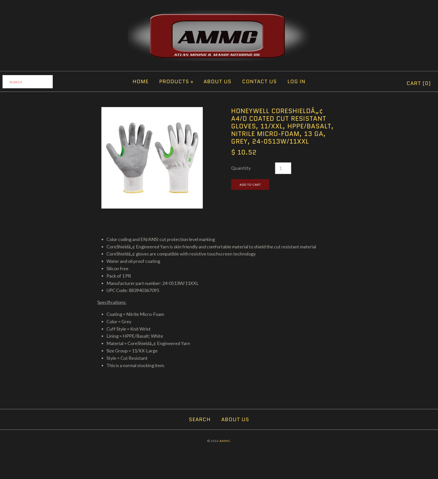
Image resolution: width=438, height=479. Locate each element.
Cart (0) (419, 83)
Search (200, 419)
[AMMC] (219, 13)
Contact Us (259, 81)
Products (176, 81)
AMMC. (225, 441)
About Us (217, 81)
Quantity (241, 168)
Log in (296, 81)
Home (141, 81)
